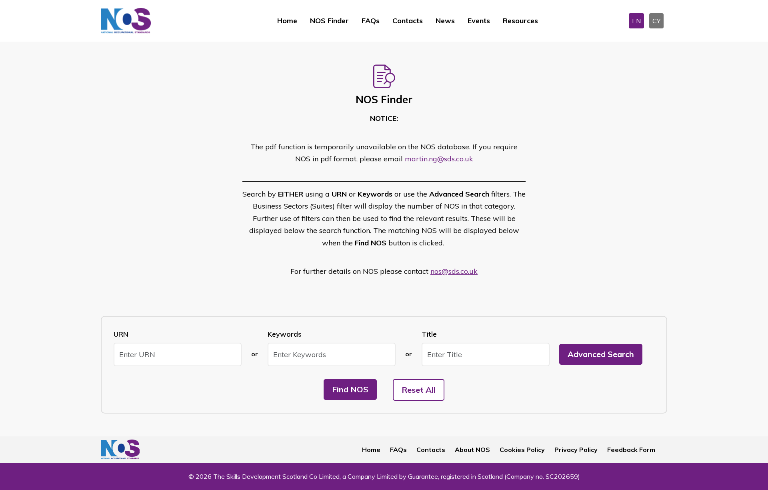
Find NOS (350, 389)
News (445, 20)
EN (636, 21)
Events (479, 20)
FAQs (371, 20)
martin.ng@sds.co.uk (439, 158)
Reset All (419, 390)
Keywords (285, 334)
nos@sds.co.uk (454, 271)
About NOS (472, 450)
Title (429, 334)
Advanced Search (601, 354)
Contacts (407, 20)
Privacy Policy (576, 450)
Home (287, 20)
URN (121, 334)
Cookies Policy (522, 450)
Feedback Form (631, 450)
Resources (520, 20)
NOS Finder (329, 20)
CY (656, 21)
